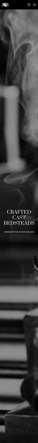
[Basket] (29, 5)
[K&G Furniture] (5, 5)
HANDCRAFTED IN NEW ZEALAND (19, 232)
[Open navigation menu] (34, 5)
